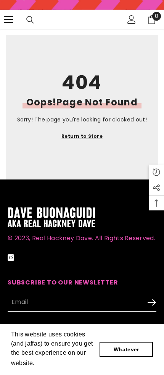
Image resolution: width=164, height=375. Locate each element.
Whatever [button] (126, 349)
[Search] (30, 19)
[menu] (8, 19)
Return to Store (82, 136)
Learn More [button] (53, 363)
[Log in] (131, 19)
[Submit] (131, 303)
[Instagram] (11, 257)
